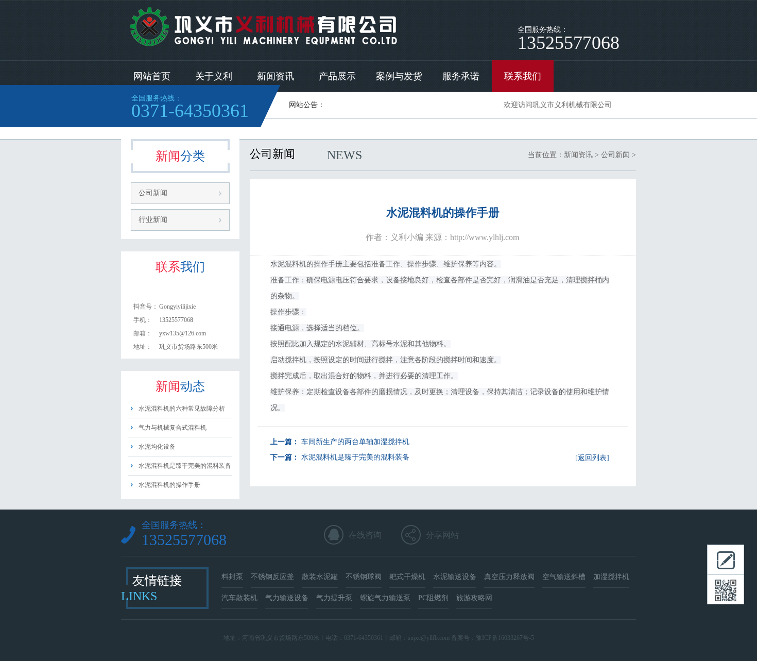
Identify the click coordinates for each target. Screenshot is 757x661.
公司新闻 (153, 193)
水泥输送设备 (454, 577)
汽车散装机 (239, 598)
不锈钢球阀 (364, 577)
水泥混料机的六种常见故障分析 (182, 408)
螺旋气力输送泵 (385, 598)
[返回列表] (592, 458)
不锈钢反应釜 (272, 577)
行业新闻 (153, 220)
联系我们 (522, 76)
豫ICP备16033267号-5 (505, 637)
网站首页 (151, 76)
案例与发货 (399, 76)
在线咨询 (365, 535)
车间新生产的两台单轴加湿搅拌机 (355, 442)
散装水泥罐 (320, 577)
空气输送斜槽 (564, 577)
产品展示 (337, 76)
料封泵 (232, 577)
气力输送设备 (286, 598)
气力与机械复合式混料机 (173, 427)
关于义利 (213, 76)
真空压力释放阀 (509, 577)
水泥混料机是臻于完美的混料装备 (185, 465)
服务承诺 (460, 76)
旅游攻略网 (474, 598)
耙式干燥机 (407, 577)
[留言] (725, 559)
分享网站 (442, 535)
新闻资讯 (275, 76)
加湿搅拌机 (611, 577)
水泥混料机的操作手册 (169, 484)
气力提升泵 (334, 598)
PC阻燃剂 (433, 598)
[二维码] (725, 589)
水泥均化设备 (157, 446)
